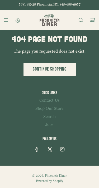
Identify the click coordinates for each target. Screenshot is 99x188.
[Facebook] (37, 149)
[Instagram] (62, 149)
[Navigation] (6, 20)
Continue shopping (50, 69)
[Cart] (92, 20)
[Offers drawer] (17, 20)
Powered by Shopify (49, 181)
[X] (49, 149)
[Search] (81, 20)
